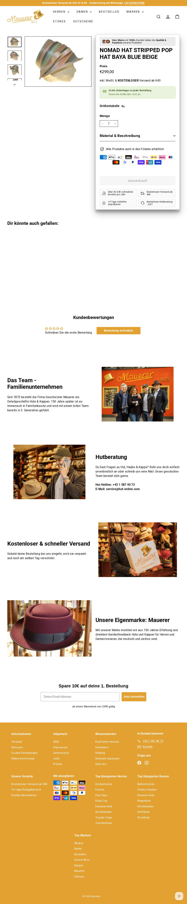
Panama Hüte (103, 806)
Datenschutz (61, 752)
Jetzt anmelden (133, 696)
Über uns (100, 764)
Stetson (79, 876)
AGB (56, 741)
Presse (57, 764)
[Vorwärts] (14, 83)
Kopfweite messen (107, 741)
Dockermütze (103, 784)
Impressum (60, 747)
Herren (60, 11)
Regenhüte (144, 800)
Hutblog (100, 752)
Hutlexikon (101, 747)
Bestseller (109, 11)
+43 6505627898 (134, 2)
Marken (134, 11)
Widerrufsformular (23, 758)
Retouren (17, 747)
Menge (105, 116)
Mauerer (79, 871)
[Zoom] (58, 61)
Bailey (78, 848)
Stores (59, 21)
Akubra (78, 843)
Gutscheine (83, 21)
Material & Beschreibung (120, 136)
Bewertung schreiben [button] (118, 330)
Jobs (56, 758)
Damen (83, 11)
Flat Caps (101, 795)
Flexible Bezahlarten (24, 795)
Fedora (99, 789)
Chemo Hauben (147, 789)
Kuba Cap (101, 800)
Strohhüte (143, 817)
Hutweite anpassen (107, 758)
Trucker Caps (103, 817)
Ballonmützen (146, 784)
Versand (16, 741)
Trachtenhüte (103, 823)
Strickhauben (103, 812)
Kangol (78, 865)
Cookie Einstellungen (24, 752)
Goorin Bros (81, 859)
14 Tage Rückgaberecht (26, 789)
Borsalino (80, 854)
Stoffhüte (143, 812)
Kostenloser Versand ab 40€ (29, 784)
